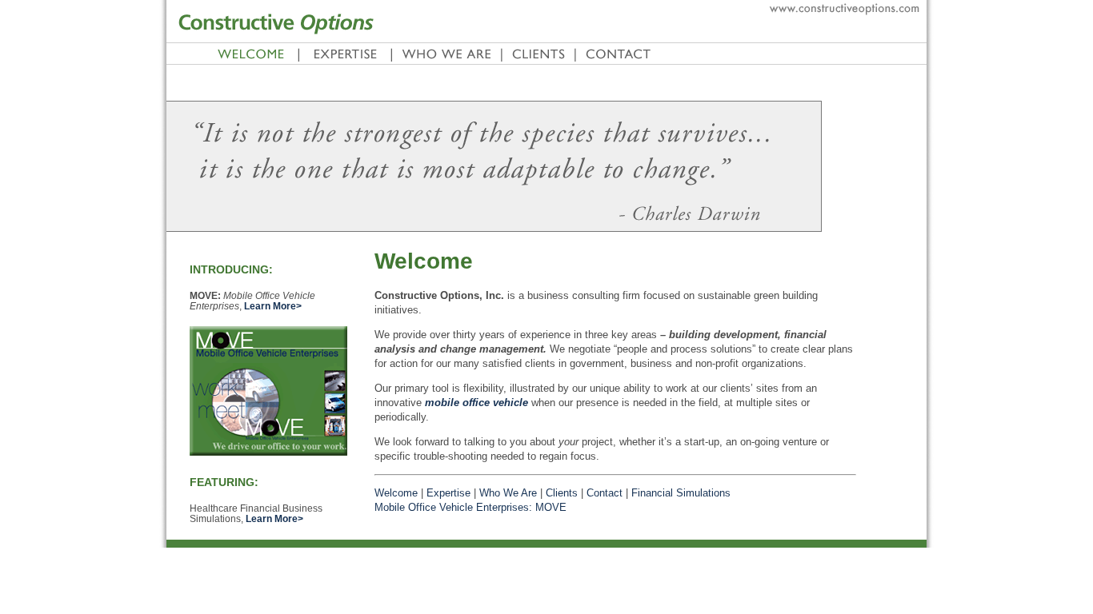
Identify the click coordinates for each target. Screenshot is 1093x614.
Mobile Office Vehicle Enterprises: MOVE (470, 507)
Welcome (396, 493)
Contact (605, 493)
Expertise (448, 493)
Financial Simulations (681, 493)
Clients (562, 493)
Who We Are (508, 493)
